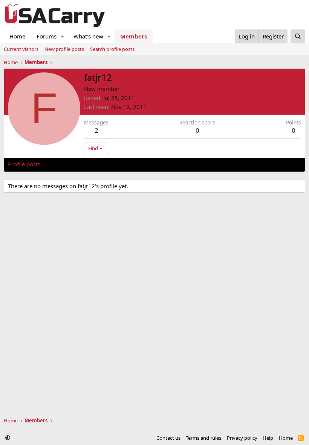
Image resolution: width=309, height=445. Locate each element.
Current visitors (21, 49)
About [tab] (128, 164)
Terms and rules (203, 437)
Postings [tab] (102, 164)
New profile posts (64, 49)
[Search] (298, 36)
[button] (62, 36)
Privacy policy (242, 437)
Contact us (168, 437)
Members (133, 36)
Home (17, 36)
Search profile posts (112, 49)
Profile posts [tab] (24, 164)
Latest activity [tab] (65, 164)
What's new (88, 36)
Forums (47, 36)
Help (268, 437)
